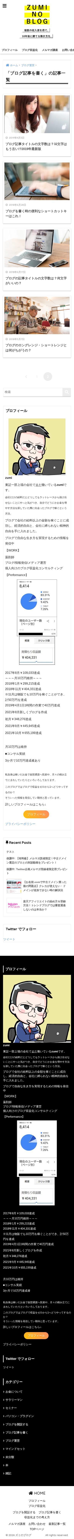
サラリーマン (14, 1399)
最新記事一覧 (57, 1523)
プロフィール (10, 49)
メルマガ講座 (50, 49)
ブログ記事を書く (17, 1432)
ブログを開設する (17, 1424)
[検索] (66, 392)
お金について (14, 1391)
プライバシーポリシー (20, 823)
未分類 (10, 1457)
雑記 (8, 1473)
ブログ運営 (13, 1440)
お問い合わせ (37, 1523)
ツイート (9, 939)
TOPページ (37, 1529)
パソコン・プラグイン (20, 1416)
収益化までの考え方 (37, 1517)
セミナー (11, 1407)
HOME (39, 1493)
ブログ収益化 (30, 49)
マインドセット (15, 1448)
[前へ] (26, 376)
